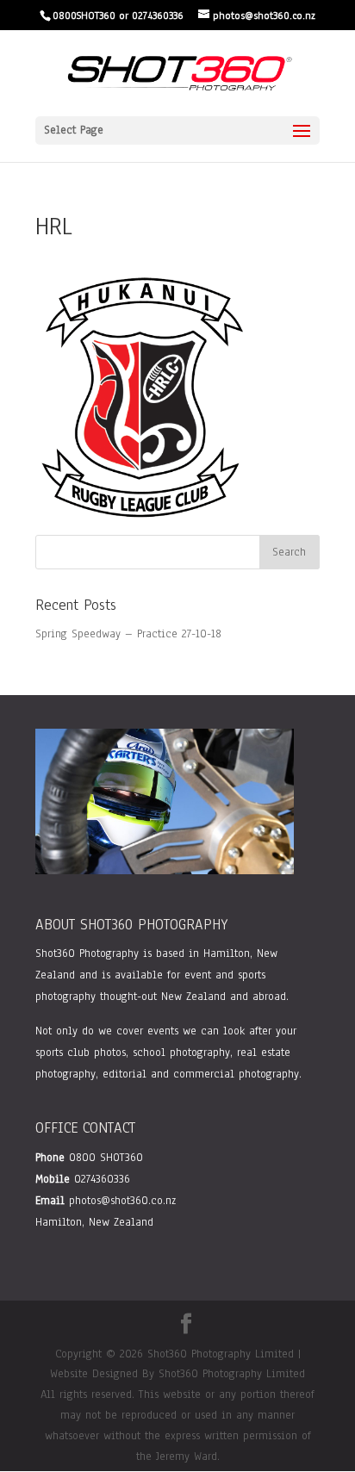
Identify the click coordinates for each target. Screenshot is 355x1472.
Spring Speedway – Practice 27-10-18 (128, 634)
